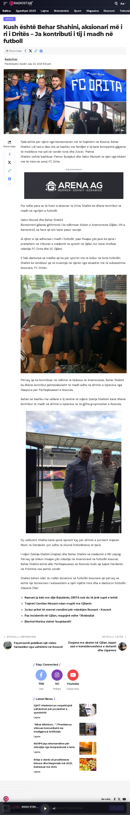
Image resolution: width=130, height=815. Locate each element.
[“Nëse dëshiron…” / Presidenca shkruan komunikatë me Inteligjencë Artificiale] (87, 729)
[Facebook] (41, 680)
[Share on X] (30, 51)
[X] (119, 799)
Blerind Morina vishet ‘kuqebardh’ (48, 621)
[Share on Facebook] (25, 51)
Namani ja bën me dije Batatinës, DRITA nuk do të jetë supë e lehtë (71, 597)
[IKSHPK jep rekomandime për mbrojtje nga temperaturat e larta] (87, 748)
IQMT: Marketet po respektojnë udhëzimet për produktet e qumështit (53, 709)
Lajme (37, 717)
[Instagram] (57, 680)
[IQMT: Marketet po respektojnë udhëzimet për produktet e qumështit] (87, 710)
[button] (6, 3)
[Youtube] (73, 680)
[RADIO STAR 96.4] (21, 3)
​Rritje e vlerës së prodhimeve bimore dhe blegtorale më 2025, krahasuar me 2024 (53, 763)
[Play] (45, 808)
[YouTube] (124, 799)
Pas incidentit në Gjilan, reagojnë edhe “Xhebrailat (59, 615)
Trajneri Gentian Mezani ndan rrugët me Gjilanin (58, 603)
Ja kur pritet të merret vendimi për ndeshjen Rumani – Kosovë (68, 609)
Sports (9, 19)
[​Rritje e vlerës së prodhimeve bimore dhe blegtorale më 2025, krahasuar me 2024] (87, 764)
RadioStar (11, 59)
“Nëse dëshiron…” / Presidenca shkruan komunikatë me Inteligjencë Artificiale (53, 728)
